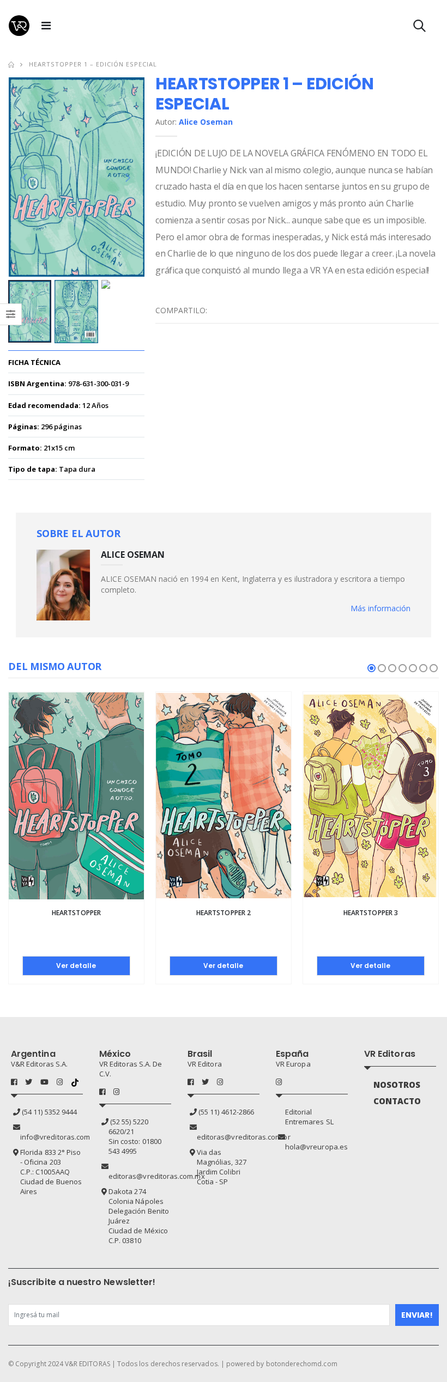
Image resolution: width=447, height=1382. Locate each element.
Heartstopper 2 (223, 912)
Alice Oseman (206, 122)
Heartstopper (76, 912)
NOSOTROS (397, 1084)
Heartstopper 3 (370, 912)
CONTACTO (397, 1100)
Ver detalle (76, 965)
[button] (419, 28)
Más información (380, 608)
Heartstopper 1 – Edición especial (93, 64)
